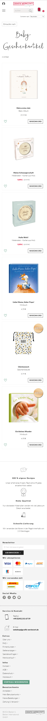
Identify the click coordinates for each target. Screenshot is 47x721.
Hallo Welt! (23, 237)
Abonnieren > (13, 553)
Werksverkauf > (9, 658)
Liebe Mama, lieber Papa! (23, 302)
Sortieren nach (24, 16)
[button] (5, 122)
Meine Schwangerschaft (23, 173)
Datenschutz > (8, 673)
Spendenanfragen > (10, 654)
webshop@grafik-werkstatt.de (26, 630)
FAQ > (5, 643)
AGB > (5, 670)
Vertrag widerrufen (16, 682)
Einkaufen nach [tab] (9, 24)
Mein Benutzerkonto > (11, 694)
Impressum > (8, 677)
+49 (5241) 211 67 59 (21, 618)
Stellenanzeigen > (9, 650)
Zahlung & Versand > (11, 702)
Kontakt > (6, 666)
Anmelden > (7, 691)
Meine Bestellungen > (11, 698)
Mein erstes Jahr (24, 108)
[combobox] (23, 10)
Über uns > (7, 639)
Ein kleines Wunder (23, 431)
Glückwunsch (23, 367)
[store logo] (23, 4)
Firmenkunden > (9, 647)
